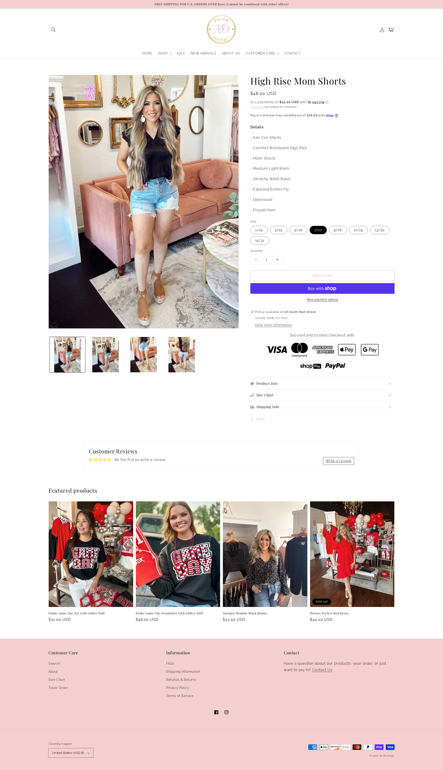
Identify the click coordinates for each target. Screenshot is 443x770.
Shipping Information (183, 671)
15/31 (259, 240)
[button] (53, 30)
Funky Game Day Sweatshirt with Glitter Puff (169, 613)
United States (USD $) (68, 753)
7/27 (318, 230)
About (53, 671)
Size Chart (56, 680)
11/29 (358, 230)
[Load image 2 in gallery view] (105, 355)
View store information (273, 325)
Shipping (256, 107)
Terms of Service (180, 696)
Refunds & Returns (181, 680)
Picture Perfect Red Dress (329, 613)
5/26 (298, 230)
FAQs (170, 663)
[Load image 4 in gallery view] (182, 355)
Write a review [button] (339, 461)
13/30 (380, 230)
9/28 (338, 230)
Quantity (256, 250)
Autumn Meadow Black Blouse (245, 613)
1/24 (259, 230)
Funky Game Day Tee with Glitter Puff (76, 613)
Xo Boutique (387, 756)
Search (54, 663)
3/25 (279, 230)
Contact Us (322, 670)
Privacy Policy (177, 688)
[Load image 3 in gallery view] (144, 355)
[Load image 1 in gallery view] (67, 355)
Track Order (58, 688)
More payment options (322, 299)
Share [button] (260, 419)
